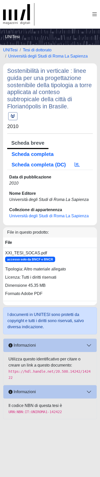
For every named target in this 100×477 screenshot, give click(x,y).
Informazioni (24, 345)
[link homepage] (18, 14)
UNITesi (10, 50)
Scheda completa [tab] (33, 154)
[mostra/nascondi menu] (94, 14)
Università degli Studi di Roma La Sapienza (48, 56)
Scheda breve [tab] (27, 143)
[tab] (77, 164)
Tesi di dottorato (37, 50)
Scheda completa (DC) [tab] (39, 164)
